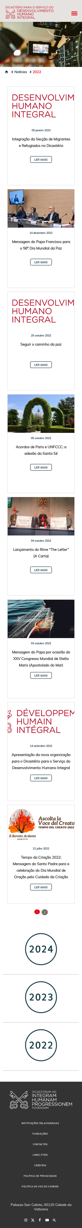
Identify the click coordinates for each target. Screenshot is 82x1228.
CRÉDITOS (40, 1165)
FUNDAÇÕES (40, 1133)
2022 (37, 71)
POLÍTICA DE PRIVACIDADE (40, 1175)
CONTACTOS (40, 1144)
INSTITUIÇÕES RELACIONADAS (40, 1123)
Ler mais (41, 159)
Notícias (20, 71)
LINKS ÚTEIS (40, 1154)
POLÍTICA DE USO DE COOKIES (40, 1186)
